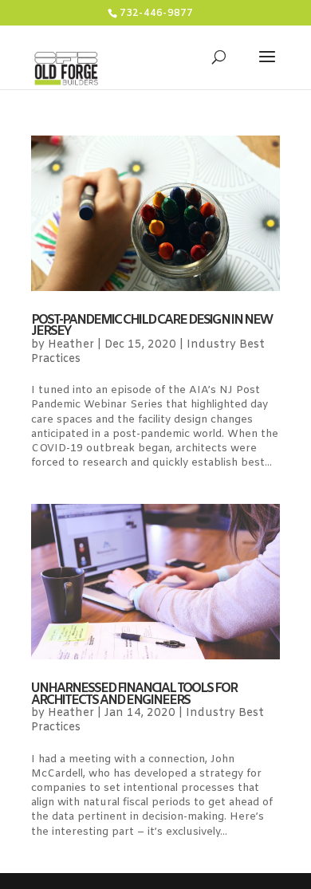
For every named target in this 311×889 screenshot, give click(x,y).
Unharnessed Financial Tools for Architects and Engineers (134, 694)
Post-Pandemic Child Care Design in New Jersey (151, 326)
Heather (71, 344)
